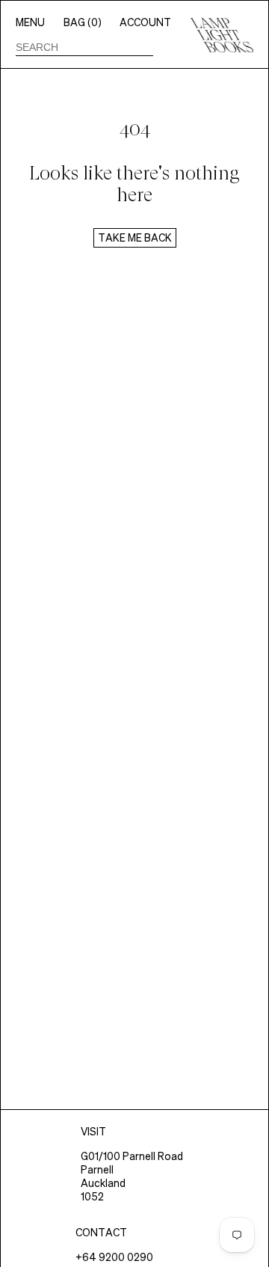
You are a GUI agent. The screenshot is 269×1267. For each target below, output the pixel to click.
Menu (30, 22)
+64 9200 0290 (114, 1257)
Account (145, 22)
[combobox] (84, 47)
